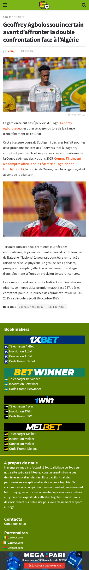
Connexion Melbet (21, 444)
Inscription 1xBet (20, 351)
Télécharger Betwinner (24, 379)
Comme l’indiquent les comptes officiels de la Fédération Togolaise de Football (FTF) (42, 163)
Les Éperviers (56, 306)
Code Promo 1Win (21, 416)
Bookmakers (16, 329)
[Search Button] (84, 5)
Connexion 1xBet (20, 356)
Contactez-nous (15, 524)
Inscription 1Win (19, 411)
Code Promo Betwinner (24, 389)
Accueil (7, 16)
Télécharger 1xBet (21, 346)
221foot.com (15, 537)
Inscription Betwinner (23, 384)
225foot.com (15, 542)
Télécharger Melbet (22, 434)
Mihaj (10, 51)
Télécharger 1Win (20, 406)
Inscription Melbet (21, 439)
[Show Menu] (5, 5)
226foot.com (15, 547)
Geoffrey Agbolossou (31, 306)
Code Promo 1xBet (21, 361)
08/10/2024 (27, 51)
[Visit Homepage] (44, 5)
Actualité (19, 16)
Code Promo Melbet (22, 449)
